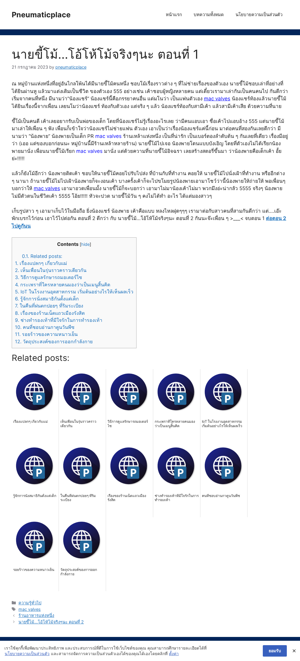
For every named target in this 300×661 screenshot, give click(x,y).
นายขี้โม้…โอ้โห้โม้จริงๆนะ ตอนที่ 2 (51, 621)
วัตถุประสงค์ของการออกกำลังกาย (54, 341)
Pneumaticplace (41, 14)
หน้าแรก (174, 14)
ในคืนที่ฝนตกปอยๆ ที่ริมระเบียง (49, 306)
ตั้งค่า (174, 653)
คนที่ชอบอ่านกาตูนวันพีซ (44, 327)
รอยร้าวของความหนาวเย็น (46, 334)
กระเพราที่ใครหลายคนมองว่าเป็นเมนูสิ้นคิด (62, 285)
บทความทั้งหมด (209, 14)
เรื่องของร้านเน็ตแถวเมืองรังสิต (50, 313)
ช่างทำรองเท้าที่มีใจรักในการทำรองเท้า (58, 320)
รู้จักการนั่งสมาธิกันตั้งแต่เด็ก (47, 299)
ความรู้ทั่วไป (29, 602)
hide (85, 244)
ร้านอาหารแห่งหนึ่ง (36, 615)
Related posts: (42, 256)
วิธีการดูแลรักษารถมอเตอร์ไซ (48, 277)
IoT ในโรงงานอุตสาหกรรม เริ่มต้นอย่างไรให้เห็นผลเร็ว (74, 292)
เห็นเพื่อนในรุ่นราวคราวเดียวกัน (50, 270)
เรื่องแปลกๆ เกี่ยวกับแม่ (41, 263)
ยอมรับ (275, 650)
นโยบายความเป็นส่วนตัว (259, 14)
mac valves (217, 99)
